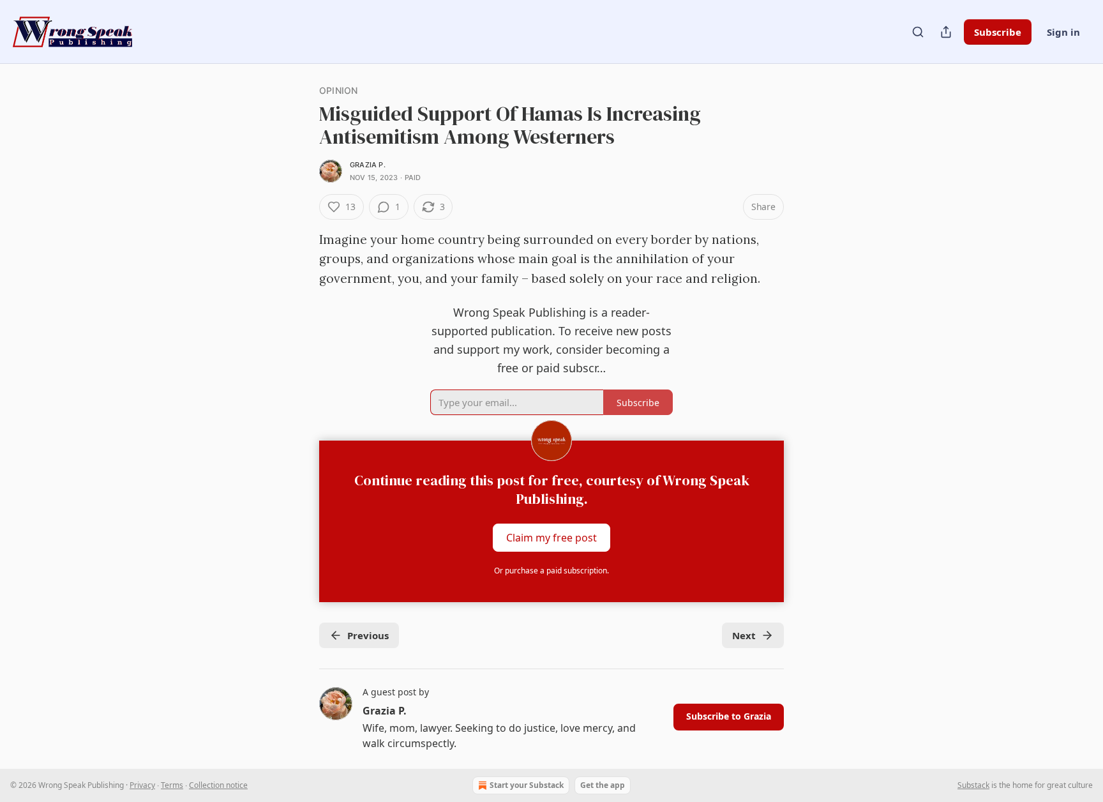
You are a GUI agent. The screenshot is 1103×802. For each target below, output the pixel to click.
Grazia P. (368, 164)
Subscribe (997, 32)
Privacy (142, 785)
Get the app (602, 785)
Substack (973, 785)
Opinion (338, 90)
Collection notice (218, 785)
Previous (368, 635)
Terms (172, 785)
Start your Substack (527, 785)
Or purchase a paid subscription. (551, 570)
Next (744, 635)
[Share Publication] (946, 32)
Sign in (1063, 32)
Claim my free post (551, 538)
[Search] (918, 32)
